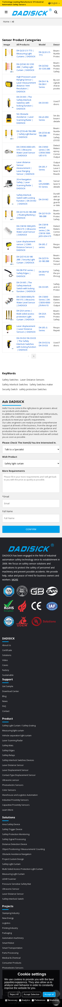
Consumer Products (11, 962)
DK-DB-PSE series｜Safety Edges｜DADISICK (26, 273)
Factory (5, 670)
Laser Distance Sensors (32, 379)
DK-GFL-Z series (43, 246)
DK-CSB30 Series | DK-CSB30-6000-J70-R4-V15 (45, 301)
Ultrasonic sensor (10, 780)
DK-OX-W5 (43, 286)
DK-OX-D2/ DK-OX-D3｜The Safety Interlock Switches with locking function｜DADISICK (26, 344)
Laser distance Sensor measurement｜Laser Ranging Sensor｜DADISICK (25, 168)
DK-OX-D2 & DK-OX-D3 (44, 344)
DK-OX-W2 (43, 199)
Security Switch (10, 389)
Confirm (31, 529)
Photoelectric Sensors (12, 785)
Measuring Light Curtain (13, 874)
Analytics (26, 1000)
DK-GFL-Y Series (43, 168)
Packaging (7, 932)
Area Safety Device (11, 824)
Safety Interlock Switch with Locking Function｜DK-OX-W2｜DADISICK (26, 199)
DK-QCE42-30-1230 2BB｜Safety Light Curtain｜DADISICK (25, 67)
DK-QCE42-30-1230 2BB (44, 67)
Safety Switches (10, 379)
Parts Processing (10, 952)
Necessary (12, 1000)
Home (6, 21)
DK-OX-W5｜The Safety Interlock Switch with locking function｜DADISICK (26, 287)
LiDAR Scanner (9, 878)
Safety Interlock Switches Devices (18, 760)
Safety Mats (7, 745)
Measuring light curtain (13, 730)
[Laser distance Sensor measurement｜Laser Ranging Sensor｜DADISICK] (8, 168)
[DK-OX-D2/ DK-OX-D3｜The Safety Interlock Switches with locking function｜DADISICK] (8, 344)
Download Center (10, 691)
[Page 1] (28, 356)
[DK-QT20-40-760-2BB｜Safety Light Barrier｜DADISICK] (8, 134)
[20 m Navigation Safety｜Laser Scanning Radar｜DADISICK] (8, 183)
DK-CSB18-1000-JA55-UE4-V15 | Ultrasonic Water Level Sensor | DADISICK (26, 230)
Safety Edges (8, 750)
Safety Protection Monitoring (15, 834)
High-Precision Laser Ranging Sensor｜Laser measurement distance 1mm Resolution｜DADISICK (26, 84)
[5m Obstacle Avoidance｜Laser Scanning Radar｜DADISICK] (8, 118)
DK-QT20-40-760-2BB (44, 134)
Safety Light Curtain (11, 864)
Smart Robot (8, 942)
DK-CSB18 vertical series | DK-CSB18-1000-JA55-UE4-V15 (45, 230)
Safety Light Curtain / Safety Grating (19, 725)
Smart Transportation (12, 947)
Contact (5, 711)
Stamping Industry (10, 913)
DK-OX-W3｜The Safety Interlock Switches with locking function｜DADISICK (25, 102)
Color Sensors (9, 790)
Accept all (49, 994)
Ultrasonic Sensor (10, 888)
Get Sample (7, 686)
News (5, 701)
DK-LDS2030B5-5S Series (44, 184)
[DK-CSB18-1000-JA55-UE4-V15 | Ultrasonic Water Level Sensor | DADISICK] (8, 230)
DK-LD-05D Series (44, 118)
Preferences (39, 1000)
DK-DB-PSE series (44, 273)
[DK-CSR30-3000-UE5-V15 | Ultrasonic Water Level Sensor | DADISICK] (8, 151)
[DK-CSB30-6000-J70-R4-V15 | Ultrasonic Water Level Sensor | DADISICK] (8, 301)
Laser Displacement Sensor (15, 770)
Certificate (7, 650)
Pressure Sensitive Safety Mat (16, 883)
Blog (4, 696)
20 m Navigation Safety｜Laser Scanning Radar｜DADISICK (25, 184)
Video (5, 660)
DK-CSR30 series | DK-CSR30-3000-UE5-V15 (45, 151)
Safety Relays (8, 755)
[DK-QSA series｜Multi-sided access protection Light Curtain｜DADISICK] (8, 315)
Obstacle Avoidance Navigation (16, 854)
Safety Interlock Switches (15, 384)
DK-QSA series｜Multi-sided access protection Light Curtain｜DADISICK (25, 315)
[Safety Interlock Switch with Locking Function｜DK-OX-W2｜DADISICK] (8, 199)
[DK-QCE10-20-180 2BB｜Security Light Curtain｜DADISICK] (8, 259)
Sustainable (8, 675)
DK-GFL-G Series (43, 329)
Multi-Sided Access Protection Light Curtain (22, 869)
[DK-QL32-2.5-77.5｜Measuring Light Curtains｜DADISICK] (8, 53)
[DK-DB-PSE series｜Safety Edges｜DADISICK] (8, 273)
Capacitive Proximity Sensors (16, 804)
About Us (6, 645)
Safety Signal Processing (14, 839)
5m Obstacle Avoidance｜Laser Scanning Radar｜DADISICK (25, 118)
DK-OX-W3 (43, 102)
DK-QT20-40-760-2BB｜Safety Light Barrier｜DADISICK (27, 134)
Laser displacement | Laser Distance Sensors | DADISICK (26, 329)
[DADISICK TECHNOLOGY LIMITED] (32, 11)
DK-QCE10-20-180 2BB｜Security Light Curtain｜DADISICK (26, 259)
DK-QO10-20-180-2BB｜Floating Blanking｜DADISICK (27, 214)
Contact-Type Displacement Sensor (19, 775)
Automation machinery (13, 937)
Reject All (14, 994)
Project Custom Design (13, 859)
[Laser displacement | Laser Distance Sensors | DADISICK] (8, 328)
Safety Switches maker (41, 384)
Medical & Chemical (11, 957)
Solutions (6, 655)
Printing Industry (10, 928)
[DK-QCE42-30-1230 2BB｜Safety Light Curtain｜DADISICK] (8, 67)
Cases (5, 665)
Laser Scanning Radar (12, 740)
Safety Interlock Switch (13, 898)
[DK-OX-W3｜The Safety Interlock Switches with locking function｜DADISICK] (8, 102)
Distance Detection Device (14, 844)
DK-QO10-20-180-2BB (45, 215)
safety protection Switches (33, 389)
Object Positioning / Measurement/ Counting (23, 849)
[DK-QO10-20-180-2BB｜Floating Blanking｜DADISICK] (8, 215)
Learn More (7, 809)
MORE (15, 579)
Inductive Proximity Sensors (15, 799)
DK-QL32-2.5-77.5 (45, 53)
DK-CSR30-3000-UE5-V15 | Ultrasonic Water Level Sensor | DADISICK (26, 151)
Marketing (54, 1000)
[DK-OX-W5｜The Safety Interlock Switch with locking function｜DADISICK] (8, 286)
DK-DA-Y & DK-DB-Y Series (43, 84)
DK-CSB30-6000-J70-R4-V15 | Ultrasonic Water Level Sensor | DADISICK (26, 301)
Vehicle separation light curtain (16, 735)
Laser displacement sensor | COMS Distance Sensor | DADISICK (26, 246)
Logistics (6, 923)
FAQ (4, 706)
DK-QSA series (42, 315)
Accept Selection (31, 994)
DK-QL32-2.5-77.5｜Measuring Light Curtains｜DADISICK (26, 53)
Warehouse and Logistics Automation (20, 794)
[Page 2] (33, 356)
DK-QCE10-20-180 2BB (44, 260)
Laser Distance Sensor (13, 765)
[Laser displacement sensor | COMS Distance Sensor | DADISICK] (8, 245)
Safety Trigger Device (12, 829)
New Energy (8, 918)
